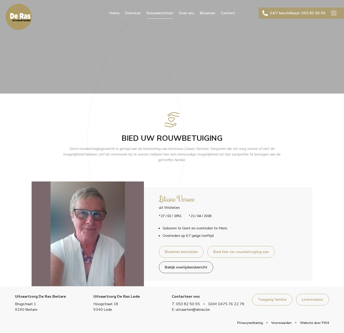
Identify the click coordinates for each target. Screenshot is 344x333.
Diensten (133, 13)
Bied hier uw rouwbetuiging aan (241, 251)
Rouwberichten (159, 13)
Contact (228, 13)
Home (114, 13)
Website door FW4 (314, 323)
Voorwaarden (281, 323)
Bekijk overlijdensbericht (186, 267)
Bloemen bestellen (181, 251)
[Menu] (334, 13)
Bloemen (207, 13)
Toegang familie (272, 299)
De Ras (19, 17)
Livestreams (312, 299)
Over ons (186, 13)
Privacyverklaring (250, 323)
